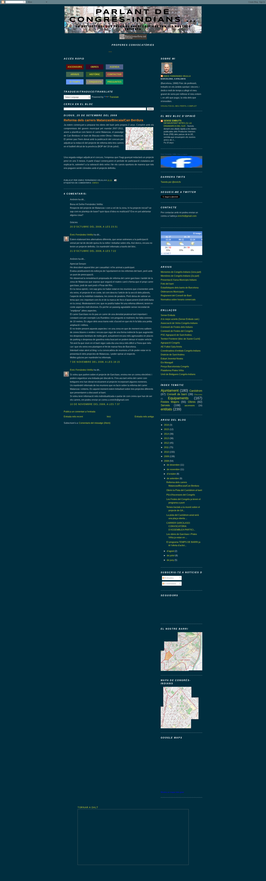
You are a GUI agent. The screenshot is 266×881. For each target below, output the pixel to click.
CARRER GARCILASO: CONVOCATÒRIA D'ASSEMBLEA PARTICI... (180, 526)
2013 (167, 438)
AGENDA (114, 67)
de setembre (173, 478)
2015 (167, 429)
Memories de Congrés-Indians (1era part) (181, 272)
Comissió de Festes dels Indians (177, 327)
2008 (167, 461)
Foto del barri (167, 283)
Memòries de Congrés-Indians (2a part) (180, 276)
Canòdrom (195, 390)
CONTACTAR (114, 74)
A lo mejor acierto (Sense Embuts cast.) (180, 319)
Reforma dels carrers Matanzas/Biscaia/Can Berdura (103, 120)
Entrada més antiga (144, 416)
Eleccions (198, 394)
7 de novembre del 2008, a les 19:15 (95, 362)
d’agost (171, 551)
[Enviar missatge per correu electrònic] (115, 180)
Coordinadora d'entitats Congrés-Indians (180, 350)
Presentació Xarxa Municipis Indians (179, 280)
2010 (167, 452)
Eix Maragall (167, 362)
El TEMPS (75, 82)
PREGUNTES (114, 82)
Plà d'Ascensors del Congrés (180, 494)
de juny (171, 560)
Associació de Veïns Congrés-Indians (179, 323)
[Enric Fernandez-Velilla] (181, 167)
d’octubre (172, 474)
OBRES (95, 67)
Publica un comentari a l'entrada (79, 411)
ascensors (190, 405)
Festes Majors (170, 401)
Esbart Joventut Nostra (172, 358)
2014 (167, 434)
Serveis (165, 405)
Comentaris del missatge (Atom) (94, 423)
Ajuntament (170, 390)
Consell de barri (177, 394)
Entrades (169, 578)
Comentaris (170, 583)
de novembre (173, 469)
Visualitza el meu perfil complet (179, 106)
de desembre (173, 465)
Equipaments (178, 398)
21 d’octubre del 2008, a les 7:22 (93, 251)
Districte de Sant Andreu (173, 354)
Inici (109, 416)
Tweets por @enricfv (171, 182)
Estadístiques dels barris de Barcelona (180, 287)
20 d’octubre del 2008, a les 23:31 (94, 226)
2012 (167, 443)
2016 (167, 425)
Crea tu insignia (182, 154)
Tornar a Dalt (88, 807)
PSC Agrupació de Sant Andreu (176, 335)
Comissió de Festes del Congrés (177, 331)
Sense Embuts (168, 315)
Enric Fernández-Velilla (81, 234)
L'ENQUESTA (94, 82)
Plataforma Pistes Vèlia (172, 370)
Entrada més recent (73, 416)
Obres (95, 183)
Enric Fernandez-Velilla (168, 154)
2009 (167, 456)
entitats (166, 409)
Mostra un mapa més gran (172, 792)
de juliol (171, 555)
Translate (114, 97)
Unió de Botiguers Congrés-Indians (178, 374)
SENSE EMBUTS (172, 120)
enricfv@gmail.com (187, 216)
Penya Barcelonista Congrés (175, 366)
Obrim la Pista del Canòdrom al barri (184, 490)
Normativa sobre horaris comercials (178, 299)
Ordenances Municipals (172, 291)
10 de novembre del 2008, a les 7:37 (95, 404)
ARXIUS (75, 74)
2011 (166, 447)
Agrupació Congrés (170, 343)
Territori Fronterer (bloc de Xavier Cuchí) (180, 338)
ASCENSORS (75, 67)
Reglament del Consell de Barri (176, 295)
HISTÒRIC (94, 74)
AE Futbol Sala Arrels (171, 346)
